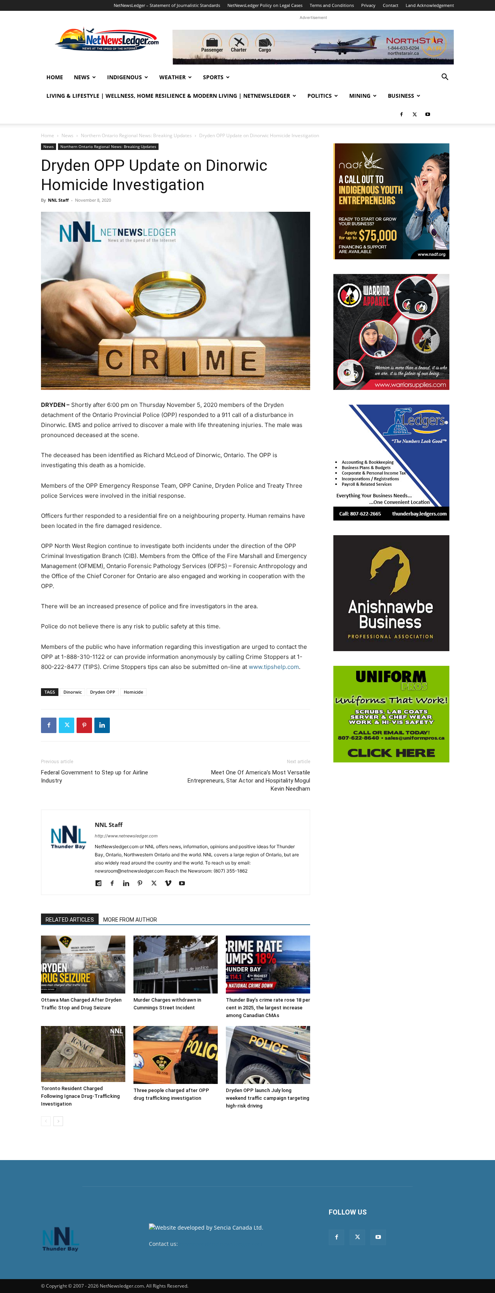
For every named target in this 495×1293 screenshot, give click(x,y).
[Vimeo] (170, 883)
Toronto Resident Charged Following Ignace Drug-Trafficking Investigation (80, 1096)
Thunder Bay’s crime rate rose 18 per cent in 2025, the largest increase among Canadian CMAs (268, 1007)
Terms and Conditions (332, 5)
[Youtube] (428, 114)
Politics (319, 95)
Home (54, 77)
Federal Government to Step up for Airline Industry (94, 776)
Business (401, 95)
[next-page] (58, 1121)
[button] (444, 78)
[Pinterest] (84, 725)
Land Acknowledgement (430, 5)
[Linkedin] (102, 725)
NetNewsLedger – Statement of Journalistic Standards (167, 5)
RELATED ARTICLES (70, 920)
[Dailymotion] (101, 883)
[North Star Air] (313, 47)
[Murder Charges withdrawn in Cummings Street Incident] (175, 965)
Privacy (368, 5)
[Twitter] (414, 114)
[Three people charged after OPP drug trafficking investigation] (175, 1055)
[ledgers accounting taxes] (391, 463)
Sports (213, 77)
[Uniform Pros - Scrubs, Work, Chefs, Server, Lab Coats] (391, 714)
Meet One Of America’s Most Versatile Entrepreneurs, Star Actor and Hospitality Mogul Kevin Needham (249, 780)
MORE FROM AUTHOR (130, 920)
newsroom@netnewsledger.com (221, 1243)
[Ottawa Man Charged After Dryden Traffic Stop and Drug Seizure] (83, 965)
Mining (359, 95)
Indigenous (124, 77)
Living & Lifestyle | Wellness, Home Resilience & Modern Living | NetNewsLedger (168, 95)
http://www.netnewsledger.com (126, 836)
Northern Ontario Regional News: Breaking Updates (136, 135)
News (82, 77)
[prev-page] (46, 1121)
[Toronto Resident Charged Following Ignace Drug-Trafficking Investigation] (83, 1054)
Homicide (133, 692)
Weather (172, 77)
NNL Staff (58, 200)
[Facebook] (401, 114)
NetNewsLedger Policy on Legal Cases (264, 5)
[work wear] (391, 332)
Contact (390, 5)
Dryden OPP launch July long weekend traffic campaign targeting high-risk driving (267, 1098)
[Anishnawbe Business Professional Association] (391, 593)
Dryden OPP (102, 692)
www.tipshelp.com (274, 666)
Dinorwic (72, 692)
